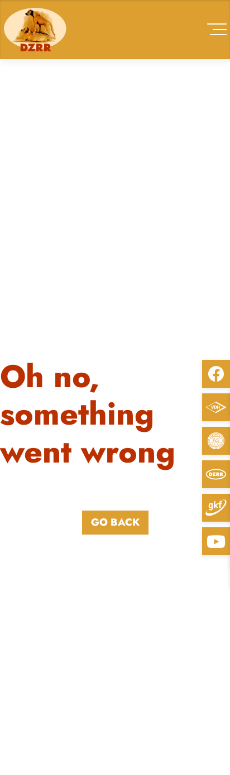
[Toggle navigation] (217, 29)
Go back (115, 522)
